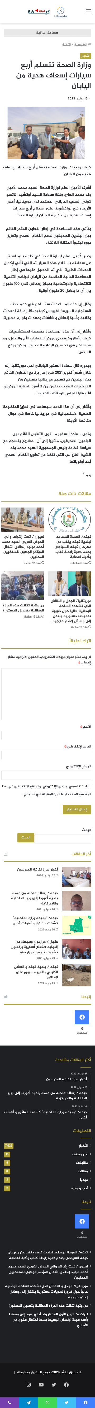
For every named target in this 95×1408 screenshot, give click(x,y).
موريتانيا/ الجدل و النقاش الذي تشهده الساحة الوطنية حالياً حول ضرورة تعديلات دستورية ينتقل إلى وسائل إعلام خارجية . (70, 611)
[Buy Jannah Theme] (47, 34)
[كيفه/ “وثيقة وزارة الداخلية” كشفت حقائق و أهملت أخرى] (76, 925)
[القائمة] (88, 14)
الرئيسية (81, 45)
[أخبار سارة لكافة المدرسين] (76, 877)
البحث (86, 830)
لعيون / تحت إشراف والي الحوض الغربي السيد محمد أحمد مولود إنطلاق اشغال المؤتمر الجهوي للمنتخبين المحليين (23, 547)
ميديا (84, 1180)
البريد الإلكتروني (77, 747)
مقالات (83, 1171)
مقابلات (82, 1163)
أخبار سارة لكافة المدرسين (37, 870)
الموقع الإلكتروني (78, 766)
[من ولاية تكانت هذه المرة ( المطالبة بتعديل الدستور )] (22, 585)
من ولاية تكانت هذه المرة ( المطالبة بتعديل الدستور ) (23, 608)
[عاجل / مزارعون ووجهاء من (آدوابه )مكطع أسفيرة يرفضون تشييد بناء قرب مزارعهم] (76, 949)
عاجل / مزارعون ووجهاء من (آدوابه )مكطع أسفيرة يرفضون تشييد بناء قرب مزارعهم (34, 947)
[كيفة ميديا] (47, 12)
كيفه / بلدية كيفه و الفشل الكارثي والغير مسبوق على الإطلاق (36, 972)
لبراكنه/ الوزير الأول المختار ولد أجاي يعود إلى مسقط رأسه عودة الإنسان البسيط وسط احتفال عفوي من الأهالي (48, 1319)
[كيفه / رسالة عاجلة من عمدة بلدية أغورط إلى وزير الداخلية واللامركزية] (76, 901)
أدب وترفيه (79, 1188)
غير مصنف (80, 1154)
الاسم (85, 727)
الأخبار (66, 45)
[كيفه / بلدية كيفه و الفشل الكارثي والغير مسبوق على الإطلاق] (76, 975)
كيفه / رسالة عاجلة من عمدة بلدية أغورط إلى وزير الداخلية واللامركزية (34, 898)
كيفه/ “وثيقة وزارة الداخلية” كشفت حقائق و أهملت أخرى (35, 920)
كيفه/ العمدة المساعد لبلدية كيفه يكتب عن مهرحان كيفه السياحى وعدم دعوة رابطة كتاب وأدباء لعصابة (73, 547)
